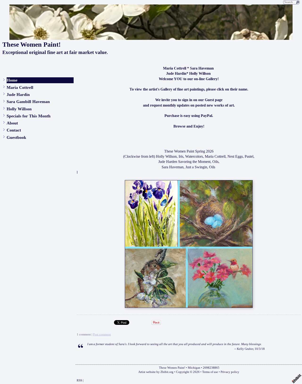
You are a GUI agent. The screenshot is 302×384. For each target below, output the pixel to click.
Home (12, 80)
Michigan (194, 367)
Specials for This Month (28, 116)
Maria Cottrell (20, 87)
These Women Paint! (31, 44)
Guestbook (16, 137)
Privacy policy (230, 372)
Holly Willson (19, 109)
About (12, 123)
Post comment (102, 334)
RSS (79, 380)
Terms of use (210, 372)
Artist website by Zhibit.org (155, 372)
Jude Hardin (18, 94)
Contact (14, 130)
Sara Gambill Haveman (28, 101)
